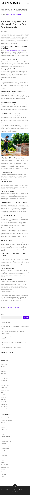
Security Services (5, 467)
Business (3, 427)
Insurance (3, 453)
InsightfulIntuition (11, 3)
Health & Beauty (5, 446)
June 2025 (3, 397)
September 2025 (5, 390)
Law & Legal (4, 455)
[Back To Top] (15, 486)
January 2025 (4, 409)
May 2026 (3, 371)
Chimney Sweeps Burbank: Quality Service (11, 347)
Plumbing (3, 460)
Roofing (3, 462)
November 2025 (5, 385)
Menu (27, 2)
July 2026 (3, 366)
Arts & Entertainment (6, 425)
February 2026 (4, 378)
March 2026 (4, 376)
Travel (2, 476)
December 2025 (5, 383)
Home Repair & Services (7, 450)
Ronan (19, 14)
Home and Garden (5, 448)
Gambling (3, 443)
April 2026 (3, 373)
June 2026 (3, 369)
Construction (4, 429)
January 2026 (4, 380)
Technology (4, 472)
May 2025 (3, 399)
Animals (3, 422)
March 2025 (4, 404)
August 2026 (4, 364)
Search (2, 314)
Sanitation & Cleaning (13, 307)
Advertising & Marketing (6, 418)
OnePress (21, 489)
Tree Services (4, 479)
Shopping (3, 469)
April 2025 (3, 402)
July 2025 (3, 394)
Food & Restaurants (6, 441)
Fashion (3, 434)
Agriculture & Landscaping (7, 420)
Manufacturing (4, 457)
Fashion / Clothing (5, 436)
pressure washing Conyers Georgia (15, 50)
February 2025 (4, 406)
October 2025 (4, 387)
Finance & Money (5, 439)
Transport (3, 474)
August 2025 (4, 392)
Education (3, 432)
